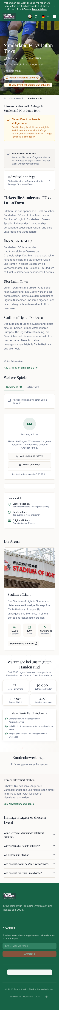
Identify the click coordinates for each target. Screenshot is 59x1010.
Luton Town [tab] (33, 387)
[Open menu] (54, 16)
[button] (22, 77)
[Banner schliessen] (54, 6)
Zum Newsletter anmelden (17, 803)
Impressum (28, 996)
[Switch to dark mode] (46, 996)
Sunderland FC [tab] (14, 387)
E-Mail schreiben (31, 464)
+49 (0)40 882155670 (31, 456)
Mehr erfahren (39, 9)
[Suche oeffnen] (36, 16)
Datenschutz (15, 996)
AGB (38, 996)
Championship (12, 70)
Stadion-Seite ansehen (22, 643)
